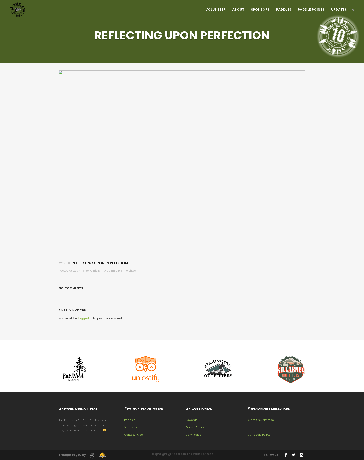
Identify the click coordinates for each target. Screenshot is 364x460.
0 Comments (113, 271)
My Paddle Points (258, 435)
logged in (85, 318)
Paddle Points (195, 427)
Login (251, 427)
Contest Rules (133, 435)
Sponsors (130, 427)
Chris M (95, 271)
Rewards (191, 420)
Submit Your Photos (260, 420)
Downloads (193, 435)
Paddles (129, 420)
